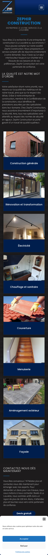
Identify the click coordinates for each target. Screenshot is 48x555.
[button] (44, 519)
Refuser (24, 546)
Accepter (24, 539)
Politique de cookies (22, 552)
